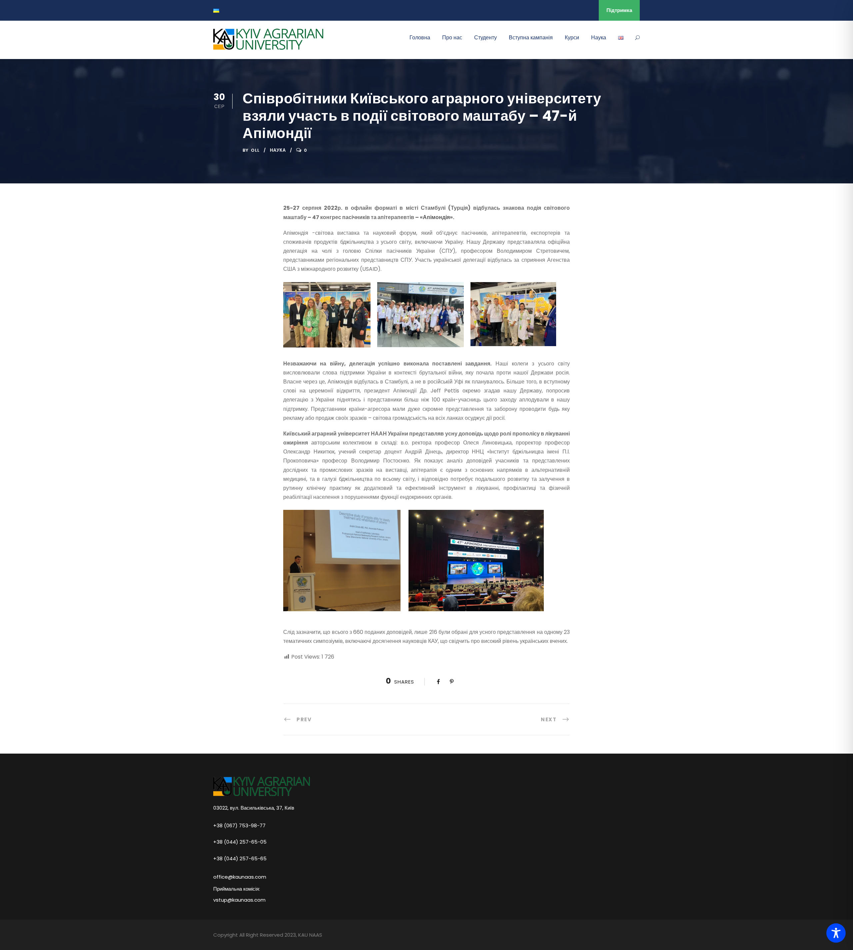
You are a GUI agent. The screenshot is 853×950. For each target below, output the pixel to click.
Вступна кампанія (531, 37)
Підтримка (619, 10)
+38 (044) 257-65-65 (240, 858)
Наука (598, 37)
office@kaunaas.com (239, 876)
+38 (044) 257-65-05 (240, 841)
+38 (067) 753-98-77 (239, 825)
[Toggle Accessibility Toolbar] (836, 933)
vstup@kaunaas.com (239, 899)
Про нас (452, 37)
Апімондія (436, 217)
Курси (572, 37)
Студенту (485, 37)
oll (255, 150)
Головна (420, 37)
